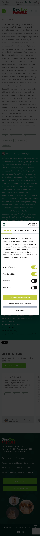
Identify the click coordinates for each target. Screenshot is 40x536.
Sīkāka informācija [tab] (21, 230)
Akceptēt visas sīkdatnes (20, 297)
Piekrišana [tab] (7, 230)
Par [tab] (34, 230)
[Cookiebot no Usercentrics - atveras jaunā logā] (28, 224)
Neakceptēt (20, 310)
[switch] (34, 274)
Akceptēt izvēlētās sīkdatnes (20, 304)
